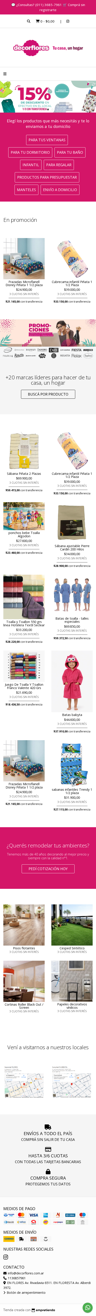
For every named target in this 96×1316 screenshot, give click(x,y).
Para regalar (58, 164)
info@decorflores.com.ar (25, 1273)
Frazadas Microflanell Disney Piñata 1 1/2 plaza (24, 283)
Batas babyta (72, 715)
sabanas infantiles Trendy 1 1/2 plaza (72, 791)
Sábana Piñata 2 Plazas (24, 473)
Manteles (26, 189)
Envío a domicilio (60, 189)
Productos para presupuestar (47, 177)
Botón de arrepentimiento (26, 1292)
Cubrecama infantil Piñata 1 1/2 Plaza (72, 283)
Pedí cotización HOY (48, 868)
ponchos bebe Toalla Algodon (24, 534)
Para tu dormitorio (30, 152)
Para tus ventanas (47, 139)
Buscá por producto (48, 394)
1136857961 (16, 1278)
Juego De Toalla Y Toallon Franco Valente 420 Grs (24, 686)
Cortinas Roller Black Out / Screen (24, 1006)
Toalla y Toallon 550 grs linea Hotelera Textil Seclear (24, 623)
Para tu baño (70, 152)
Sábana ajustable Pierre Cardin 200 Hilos (72, 547)
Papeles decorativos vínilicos (72, 1005)
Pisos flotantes (24, 948)
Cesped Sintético (72, 948)
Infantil (31, 164)
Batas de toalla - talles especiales (72, 620)
